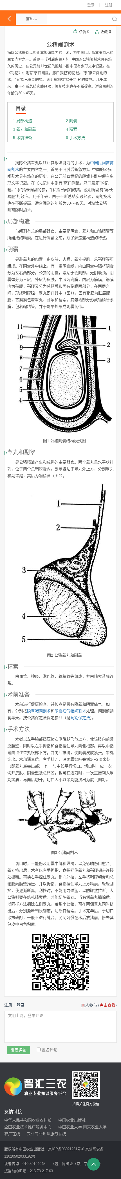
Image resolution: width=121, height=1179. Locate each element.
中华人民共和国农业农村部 (27, 1120)
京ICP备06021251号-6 (66, 1149)
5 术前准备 (22, 137)
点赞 (84, 32)
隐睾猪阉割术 (39, 711)
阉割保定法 (80, 717)
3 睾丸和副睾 (24, 129)
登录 (91, 5)
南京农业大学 (95, 1127)
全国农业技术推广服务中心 (27, 1127)
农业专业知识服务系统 (46, 1133)
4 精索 (71, 129)
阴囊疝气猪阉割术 (70, 711)
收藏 (105, 32)
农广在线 (12, 1133)
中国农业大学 (70, 1127)
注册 (108, 5)
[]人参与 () (99, 1005)
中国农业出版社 (72, 1120)
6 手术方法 (75, 137)
